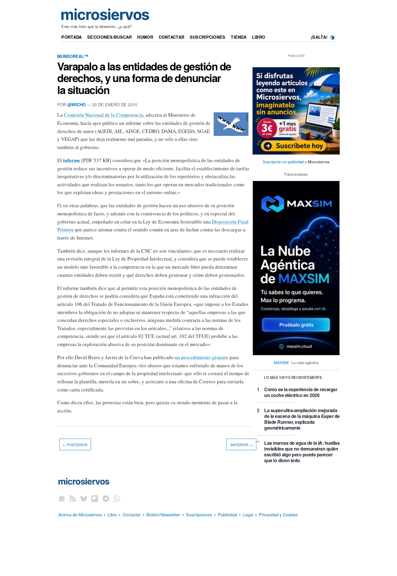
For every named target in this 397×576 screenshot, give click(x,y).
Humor (145, 37)
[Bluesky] (84, 498)
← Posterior (75, 444)
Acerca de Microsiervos (80, 514)
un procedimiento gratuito (201, 357)
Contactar (172, 37)
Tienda (238, 37)
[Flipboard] (95, 498)
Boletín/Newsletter (163, 514)
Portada (71, 37)
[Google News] (61, 498)
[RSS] (72, 498)
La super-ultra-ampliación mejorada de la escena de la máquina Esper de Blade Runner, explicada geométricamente (302, 419)
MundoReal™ (72, 56)
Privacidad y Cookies (278, 514)
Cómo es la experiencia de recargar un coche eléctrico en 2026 (300, 392)
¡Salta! (319, 37)
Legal (248, 514)
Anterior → (241, 444)
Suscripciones (208, 37)
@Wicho (76, 104)
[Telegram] (106, 498)
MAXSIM (281, 362)
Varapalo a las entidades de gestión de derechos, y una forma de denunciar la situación (144, 78)
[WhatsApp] (117, 498)
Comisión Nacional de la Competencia (103, 114)
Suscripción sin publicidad (283, 161)
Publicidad (227, 514)
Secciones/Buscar (109, 37)
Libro (258, 37)
